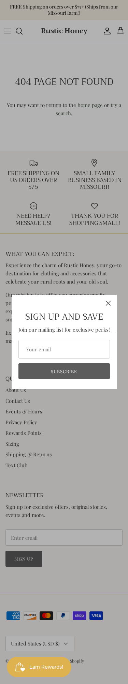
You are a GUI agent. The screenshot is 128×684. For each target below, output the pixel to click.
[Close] (108, 303)
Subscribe (64, 371)
